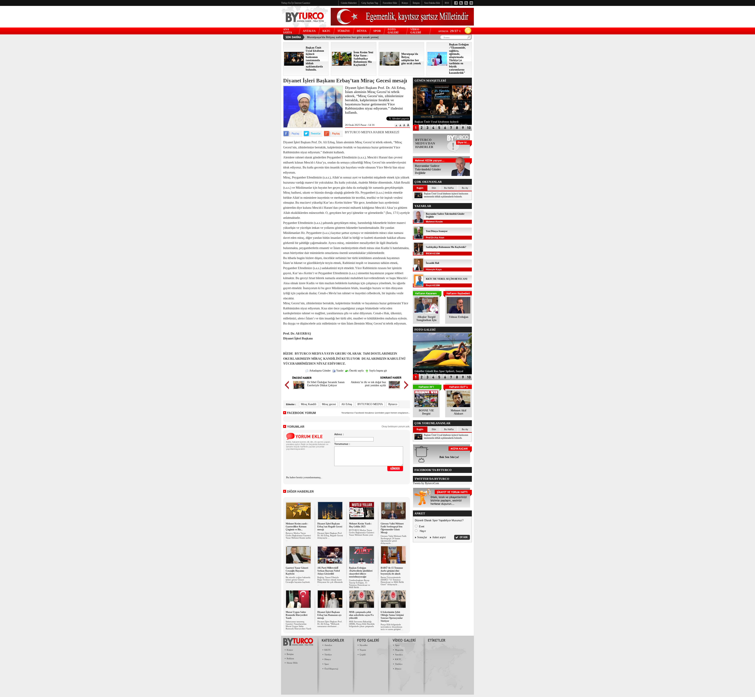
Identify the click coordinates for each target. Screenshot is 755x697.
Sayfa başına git (377, 370)
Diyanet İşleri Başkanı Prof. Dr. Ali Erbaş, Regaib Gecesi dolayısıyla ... (330, 535)
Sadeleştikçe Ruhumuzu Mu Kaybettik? (446, 247)
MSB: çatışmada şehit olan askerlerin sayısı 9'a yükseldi (361, 615)
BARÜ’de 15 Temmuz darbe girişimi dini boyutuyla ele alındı (392, 570)
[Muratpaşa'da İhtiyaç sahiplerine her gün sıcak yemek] (389, 64)
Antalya (328, 645)
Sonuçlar (422, 537)
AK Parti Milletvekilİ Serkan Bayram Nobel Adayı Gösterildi (328, 570)
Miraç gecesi (329, 404)
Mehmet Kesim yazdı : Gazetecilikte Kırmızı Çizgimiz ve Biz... (297, 526)
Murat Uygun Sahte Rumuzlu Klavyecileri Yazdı (296, 615)
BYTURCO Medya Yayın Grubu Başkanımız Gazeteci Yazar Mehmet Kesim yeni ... (361, 533)
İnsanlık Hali (432, 263)
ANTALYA (309, 30)
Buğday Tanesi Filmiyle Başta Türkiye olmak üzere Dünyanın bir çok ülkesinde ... (330, 581)
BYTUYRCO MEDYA (370, 404)
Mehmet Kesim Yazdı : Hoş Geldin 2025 (360, 525)
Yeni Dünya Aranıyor (436, 231)
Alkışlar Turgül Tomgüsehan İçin (426, 318)
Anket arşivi (439, 537)
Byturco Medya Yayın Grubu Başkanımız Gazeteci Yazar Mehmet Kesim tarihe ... (298, 536)
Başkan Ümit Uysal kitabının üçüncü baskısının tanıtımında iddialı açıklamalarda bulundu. (446, 195)
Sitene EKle (292, 663)
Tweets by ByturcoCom (426, 483)
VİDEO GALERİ (415, 31)
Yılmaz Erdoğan (458, 316)
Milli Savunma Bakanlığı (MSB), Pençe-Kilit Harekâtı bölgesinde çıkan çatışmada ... (362, 625)
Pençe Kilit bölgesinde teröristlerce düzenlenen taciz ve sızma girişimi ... (392, 626)
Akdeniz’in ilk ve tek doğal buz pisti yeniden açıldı (368, 384)
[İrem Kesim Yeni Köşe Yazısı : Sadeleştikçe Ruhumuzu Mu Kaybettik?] (342, 64)
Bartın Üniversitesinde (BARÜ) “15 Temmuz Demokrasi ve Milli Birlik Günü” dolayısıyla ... (392, 581)
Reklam (290, 658)
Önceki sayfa (356, 370)
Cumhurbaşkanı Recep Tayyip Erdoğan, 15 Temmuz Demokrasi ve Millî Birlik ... (359, 583)
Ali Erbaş (346, 404)
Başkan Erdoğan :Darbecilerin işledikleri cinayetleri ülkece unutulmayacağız (360, 572)
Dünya (327, 659)
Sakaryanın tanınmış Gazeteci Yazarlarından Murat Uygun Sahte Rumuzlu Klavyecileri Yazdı (298, 625)
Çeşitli (363, 654)
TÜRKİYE (343, 30)
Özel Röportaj (331, 669)
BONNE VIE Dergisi (426, 412)
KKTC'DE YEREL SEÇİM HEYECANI (446, 279)
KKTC (326, 30)
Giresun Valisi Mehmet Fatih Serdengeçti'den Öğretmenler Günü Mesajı (392, 528)
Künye (290, 650)
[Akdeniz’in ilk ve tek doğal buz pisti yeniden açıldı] (394, 389)
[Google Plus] (333, 135)
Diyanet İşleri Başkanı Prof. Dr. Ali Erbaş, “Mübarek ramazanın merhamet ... (329, 623)
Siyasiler (364, 645)
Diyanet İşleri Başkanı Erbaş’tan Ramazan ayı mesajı (329, 615)
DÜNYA (361, 30)
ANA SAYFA (287, 31)
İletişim (290, 654)
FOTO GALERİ (393, 31)
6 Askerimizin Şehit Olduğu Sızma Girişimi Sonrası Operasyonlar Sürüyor (392, 616)
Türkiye (328, 654)
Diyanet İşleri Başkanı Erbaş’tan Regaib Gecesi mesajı (329, 526)
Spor (326, 664)
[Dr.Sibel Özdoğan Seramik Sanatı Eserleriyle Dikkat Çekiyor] (299, 389)
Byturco (392, 404)
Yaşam (363, 650)
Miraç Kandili (308, 404)
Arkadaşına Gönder (320, 370)
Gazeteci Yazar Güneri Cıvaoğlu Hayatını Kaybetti (297, 570)
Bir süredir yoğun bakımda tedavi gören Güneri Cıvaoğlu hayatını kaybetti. (298, 579)
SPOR (377, 30)
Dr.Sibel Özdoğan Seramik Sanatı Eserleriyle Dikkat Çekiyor (326, 384)
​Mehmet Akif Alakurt (458, 412)
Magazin (399, 650)
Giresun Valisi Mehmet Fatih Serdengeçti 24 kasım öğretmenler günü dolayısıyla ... (393, 539)
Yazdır (339, 370)
